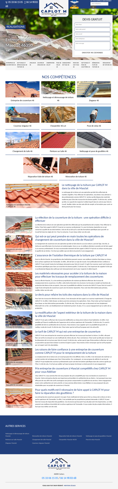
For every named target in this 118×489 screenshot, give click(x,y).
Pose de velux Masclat (93, 440)
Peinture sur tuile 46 (76, 65)
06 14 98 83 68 (68, 478)
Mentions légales (70, 485)
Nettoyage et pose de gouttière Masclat (99, 436)
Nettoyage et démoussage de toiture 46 (22, 65)
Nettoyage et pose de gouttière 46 (85, 65)
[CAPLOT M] (59, 463)
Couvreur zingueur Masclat (41, 443)
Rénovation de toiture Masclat (42, 436)
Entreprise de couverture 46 (11, 64)
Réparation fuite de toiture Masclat (70, 436)
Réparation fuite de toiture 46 (95, 65)
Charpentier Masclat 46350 (68, 440)
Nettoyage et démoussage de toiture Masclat (17, 435)
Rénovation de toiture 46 (107, 64)
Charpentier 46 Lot (50, 64)
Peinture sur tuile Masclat (13, 440)
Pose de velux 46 (58, 65)
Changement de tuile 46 (66, 64)
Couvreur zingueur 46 (41, 64)
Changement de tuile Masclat (41, 440)
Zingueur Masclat (11, 443)
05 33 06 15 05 (15, 2)
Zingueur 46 (33, 64)
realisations (15, 26)
